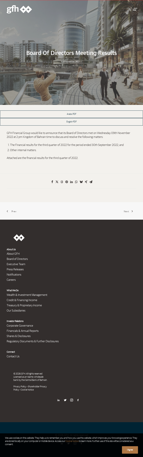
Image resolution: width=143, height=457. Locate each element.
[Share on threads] (62, 182)
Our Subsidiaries (16, 310)
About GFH (13, 253)
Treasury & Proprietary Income (24, 305)
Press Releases (15, 269)
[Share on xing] (86, 182)
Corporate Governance (20, 325)
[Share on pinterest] (66, 182)
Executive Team (16, 264)
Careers (11, 279)
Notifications (14, 274)
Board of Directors (17, 258)
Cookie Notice (27, 390)
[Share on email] (91, 182)
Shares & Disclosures (19, 336)
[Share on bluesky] (81, 182)
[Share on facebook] (52, 182)
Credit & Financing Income (22, 300)
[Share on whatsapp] (76, 182)
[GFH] (19, 9)
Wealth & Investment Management (27, 294)
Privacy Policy (19, 386)
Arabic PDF (71, 114)
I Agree (130, 450)
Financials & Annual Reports (23, 330)
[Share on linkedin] (71, 182)
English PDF (71, 122)
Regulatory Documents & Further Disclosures (33, 341)
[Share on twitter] (57, 182)
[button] (134, 9)
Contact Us (13, 356)
